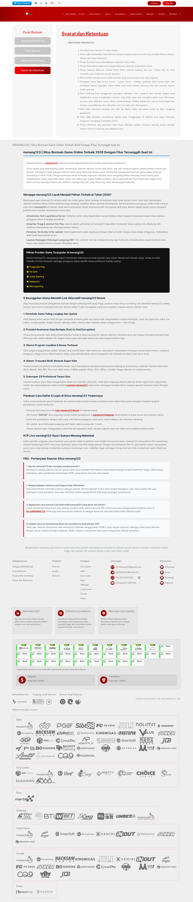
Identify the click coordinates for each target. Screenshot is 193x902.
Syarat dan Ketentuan (32, 70)
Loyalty (55, 571)
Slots (82, 14)
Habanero (35, 281)
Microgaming (36, 286)
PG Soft (33, 271)
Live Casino (94, 14)
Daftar (169, 3)
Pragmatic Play (37, 267)
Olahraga (120, 14)
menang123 (51, 163)
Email (167, 572)
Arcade (150, 14)
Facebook (169, 578)
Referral (55, 576)
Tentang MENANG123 (32, 41)
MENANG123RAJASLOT (127, 572)
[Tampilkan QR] (139, 578)
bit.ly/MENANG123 (35, 511)
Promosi (173, 14)
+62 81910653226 (124, 578)
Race (107, 14)
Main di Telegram (23, 3)
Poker (161, 14)
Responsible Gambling (32, 60)
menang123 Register (103, 415)
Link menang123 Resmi (67, 410)
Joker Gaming (37, 276)
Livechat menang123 (77, 385)
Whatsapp (170, 567)
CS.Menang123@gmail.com (128, 567)
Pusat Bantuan (32, 51)
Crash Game (136, 14)
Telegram (169, 583)
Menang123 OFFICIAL (126, 583)
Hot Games (70, 14)
